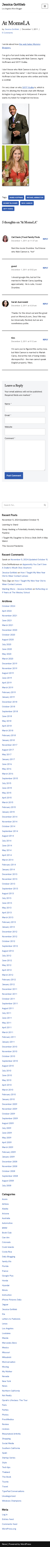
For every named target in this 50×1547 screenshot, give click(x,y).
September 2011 (10, 1003)
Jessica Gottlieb (12, 29)
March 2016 (7, 773)
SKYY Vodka (28, 87)
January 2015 (8, 811)
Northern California (11, 1390)
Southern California (11, 1448)
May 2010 (6, 1080)
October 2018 (8, 706)
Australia (6, 1218)
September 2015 (10, 778)
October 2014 (8, 826)
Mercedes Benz (9, 1342)
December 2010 (9, 1046)
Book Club (7, 1232)
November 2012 (9, 936)
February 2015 (9, 807)
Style (4, 1462)
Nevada (5, 1376)
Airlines (5, 1204)
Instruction (7, 1295)
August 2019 (8, 673)
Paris (4, 1405)
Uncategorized (8, 1496)
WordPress (26, 1544)
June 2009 (7, 1132)
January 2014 (8, 869)
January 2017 (8, 759)
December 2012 (9, 931)
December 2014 (9, 816)
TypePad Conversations (13, 1491)
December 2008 (9, 1161)
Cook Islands (8, 1247)
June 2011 (7, 1017)
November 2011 (9, 994)
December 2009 (9, 1104)
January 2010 (8, 1099)
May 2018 (6, 721)
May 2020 (6, 654)
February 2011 (9, 1037)
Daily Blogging (8, 1256)
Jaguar (5, 1304)
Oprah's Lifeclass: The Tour (15, 1400)
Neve (4, 1544)
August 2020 (8, 639)
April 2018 (7, 725)
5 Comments (7, 32)
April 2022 (7, 610)
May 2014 (6, 850)
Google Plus (7, 1275)
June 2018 (7, 716)
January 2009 (8, 1156)
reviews (5, 1429)
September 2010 (10, 1061)
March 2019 (7, 687)
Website (8, 426)
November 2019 (9, 668)
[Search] (45, 505)
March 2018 (7, 730)
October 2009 (8, 1113)
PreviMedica (8, 1419)
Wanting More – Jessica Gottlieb (17, 589)
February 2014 (9, 864)
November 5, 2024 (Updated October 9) (20, 519)
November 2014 (9, 821)
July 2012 (6, 955)
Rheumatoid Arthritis (11, 1433)
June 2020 (7, 649)
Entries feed (8, 1519)
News (4, 1385)
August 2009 (8, 1123)
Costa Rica (7, 1251)
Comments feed (9, 1524)
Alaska (5, 1208)
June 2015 (7, 788)
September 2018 (10, 711)
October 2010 (8, 1056)
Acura (4, 1199)
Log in (4, 1514)
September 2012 (10, 946)
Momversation (8, 1362)
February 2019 (9, 692)
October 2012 (8, 941)
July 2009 (6, 1128)
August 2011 (8, 1008)
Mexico (5, 1347)
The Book (6, 1476)
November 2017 (9, 744)
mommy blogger (10, 203)
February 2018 (9, 735)
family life (6, 1261)
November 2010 (9, 1051)
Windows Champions (11, 1500)
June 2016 (7, 764)
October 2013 (8, 883)
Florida (5, 1266)
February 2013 (9, 922)
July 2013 (6, 898)
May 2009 (6, 1137)
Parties (5, 1409)
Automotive (7, 1223)
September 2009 (10, 1118)
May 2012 (6, 965)
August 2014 (8, 835)
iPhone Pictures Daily (11, 1299)
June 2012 (7, 960)
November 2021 (9, 615)
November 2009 (9, 1108)
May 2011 (6, 1022)
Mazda (5, 1338)
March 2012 (7, 974)
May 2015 (6, 792)
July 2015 (6, 783)
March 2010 (7, 1089)
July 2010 (6, 1070)
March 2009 (7, 1147)
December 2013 (9, 874)
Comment (10, 438)
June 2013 (7, 903)
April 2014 (7, 855)
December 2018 (9, 701)
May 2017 (6, 754)
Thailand (6, 1472)
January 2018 (8, 740)
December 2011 (9, 989)
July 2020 (6, 644)
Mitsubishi (6, 1357)
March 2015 (7, 802)
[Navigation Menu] (45, 6)
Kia (3, 1314)
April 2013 (7, 912)
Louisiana (6, 1333)
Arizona (5, 1213)
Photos (5, 1414)
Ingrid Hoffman (16, 197)
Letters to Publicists (11, 1318)
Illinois (5, 1290)
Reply (45, 239)
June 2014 (7, 845)
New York (6, 1381)
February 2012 (9, 979)
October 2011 (8, 998)
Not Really (7, 1395)
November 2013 (9, 879)
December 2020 (9, 630)
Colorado (6, 1242)
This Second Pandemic (12, 546)
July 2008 (6, 1185)
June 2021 (7, 620)
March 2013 (7, 917)
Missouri (6, 1352)
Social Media (8, 1443)
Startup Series (8, 1457)
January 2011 (8, 1041)
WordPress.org (9, 1528)
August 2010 (8, 1065)
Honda (5, 1280)
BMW (4, 1228)
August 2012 (8, 950)
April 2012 (7, 970)
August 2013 (8, 893)
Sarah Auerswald (19, 302)
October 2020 (8, 634)
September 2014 (10, 831)
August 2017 (8, 749)
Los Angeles (7, 1328)
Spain (4, 1452)
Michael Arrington (35, 197)
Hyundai (5, 1285)
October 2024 (8, 606)
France (5, 1271)
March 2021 (7, 625)
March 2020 (7, 658)
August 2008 (8, 1180)
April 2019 (7, 682)
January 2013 (8, 927)
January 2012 (8, 984)
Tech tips (6, 1467)
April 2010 (7, 1084)
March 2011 (7, 1032)
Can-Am (5, 1237)
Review (5, 1424)
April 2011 (7, 1027)
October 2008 (8, 1171)
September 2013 (10, 888)
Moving (5, 1366)
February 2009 (9, 1152)
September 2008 (10, 1176)
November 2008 (9, 1166)
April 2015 (7, 797)
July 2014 (6, 840)
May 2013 (6, 907)
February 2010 (9, 1094)
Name (8, 403)
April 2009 (7, 1142)
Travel (5, 1486)
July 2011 (6, 1013)
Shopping (6, 1438)
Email (8, 415)
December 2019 (9, 663)
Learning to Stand (10, 524)
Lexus (4, 1323)
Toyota (5, 1481)
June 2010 (7, 1075)
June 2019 (7, 677)
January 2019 (8, 697)
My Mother (7, 1371)
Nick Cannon (26, 203)
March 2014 (7, 859)
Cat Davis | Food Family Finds (25, 237)
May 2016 (6, 768)
